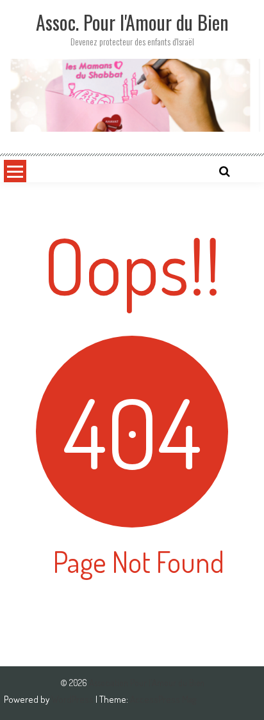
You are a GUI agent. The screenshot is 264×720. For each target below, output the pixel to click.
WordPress (73, 699)
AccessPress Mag (163, 699)
